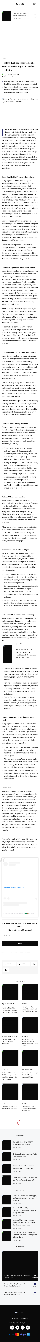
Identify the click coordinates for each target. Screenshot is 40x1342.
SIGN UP (20, 943)
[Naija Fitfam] (20, 4)
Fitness (24, 1103)
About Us (15, 1318)
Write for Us (24, 1318)
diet (11, 953)
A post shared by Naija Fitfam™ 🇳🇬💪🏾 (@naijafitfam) (21, 913)
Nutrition (5, 59)
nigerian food (18, 953)
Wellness (25, 1036)
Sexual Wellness (27, 1069)
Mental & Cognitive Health (25, 649)
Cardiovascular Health (10, 1036)
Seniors (24, 1003)
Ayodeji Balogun (14, 74)
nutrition (28, 953)
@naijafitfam (12, 847)
